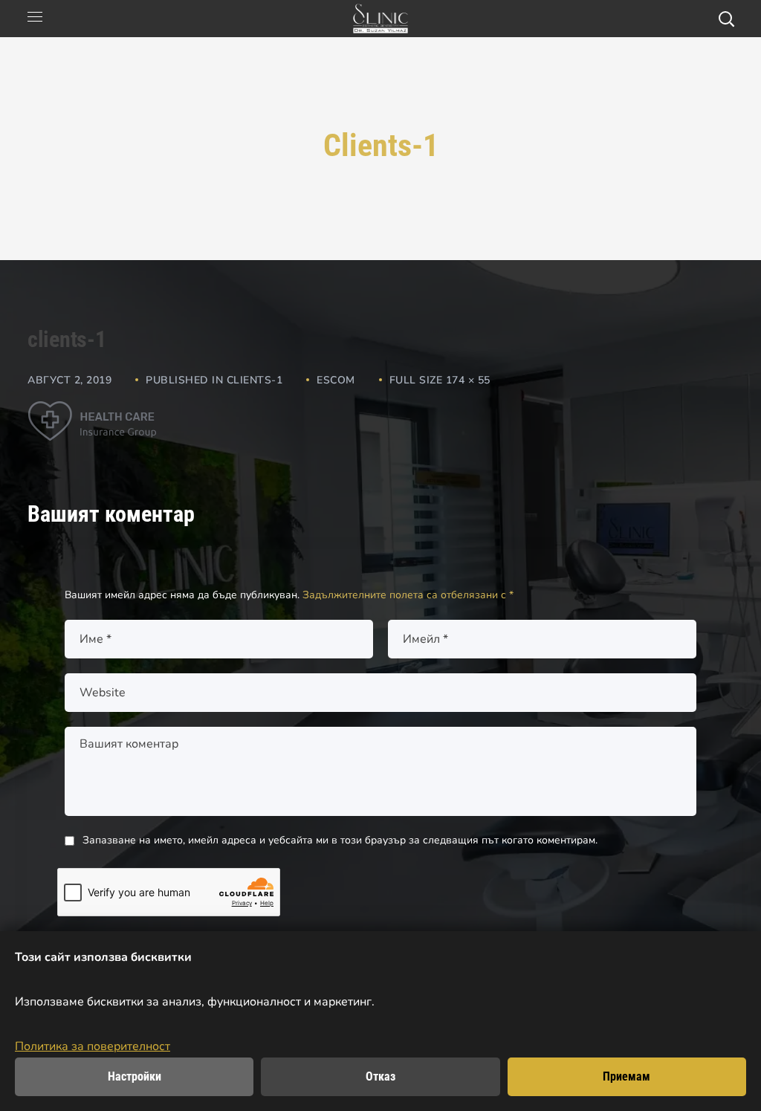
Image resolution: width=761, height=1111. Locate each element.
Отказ (380, 1076)
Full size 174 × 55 (439, 380)
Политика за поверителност (92, 1046)
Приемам (626, 1076)
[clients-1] (92, 412)
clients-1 (255, 380)
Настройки (134, 1076)
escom (336, 380)
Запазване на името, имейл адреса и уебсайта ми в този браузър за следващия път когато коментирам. (340, 840)
